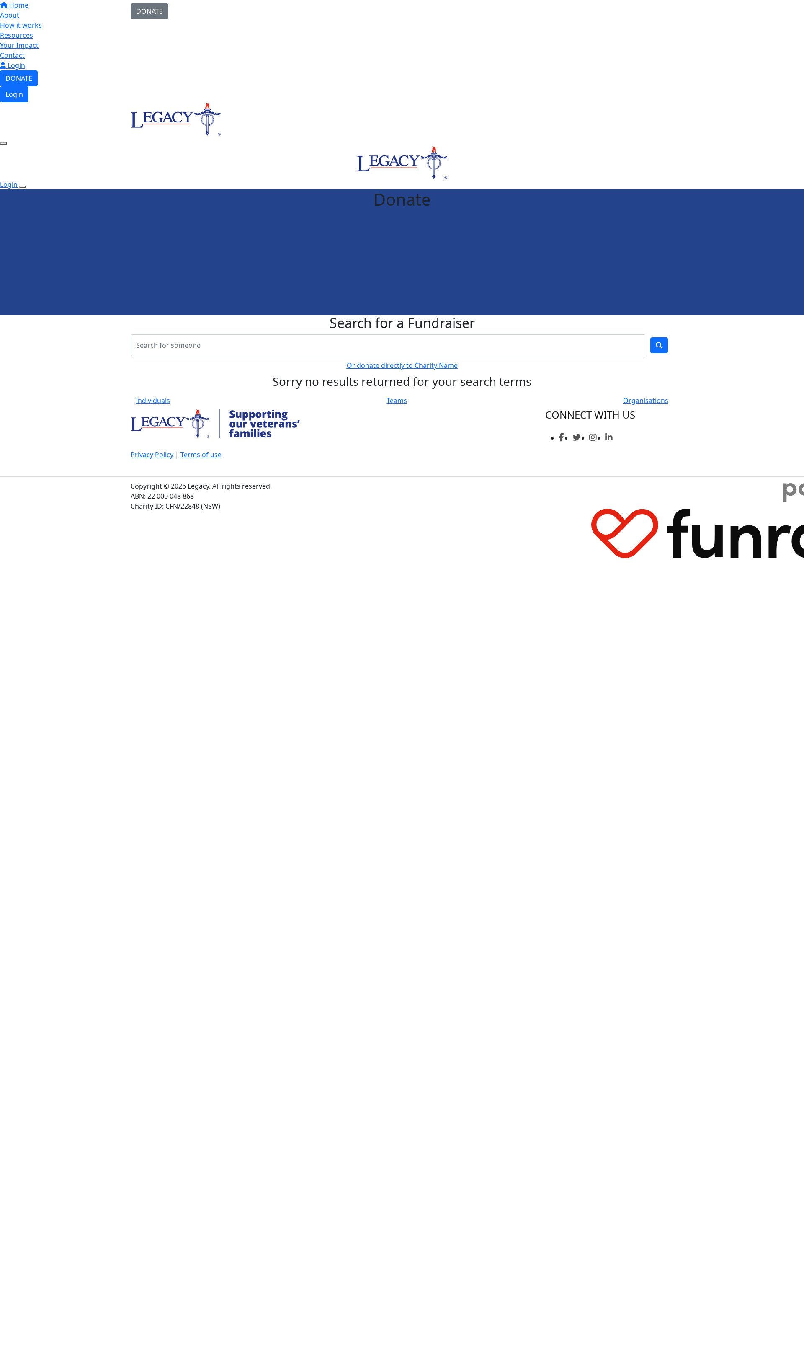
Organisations (645, 400)
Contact (12, 55)
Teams (397, 400)
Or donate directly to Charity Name (402, 365)
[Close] (22, 187)
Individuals (153, 400)
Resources (16, 35)
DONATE (18, 78)
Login (15, 65)
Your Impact (19, 45)
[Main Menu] (3, 143)
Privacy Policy (152, 454)
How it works (21, 25)
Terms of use (201, 454)
